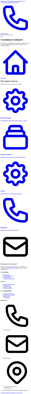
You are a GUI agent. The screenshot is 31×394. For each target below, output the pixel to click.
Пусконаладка (6, 285)
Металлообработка (8, 276)
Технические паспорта (9, 295)
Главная (2, 1)
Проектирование (7, 288)
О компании (6, 274)
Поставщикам (6, 277)
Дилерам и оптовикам (8, 278)
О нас (6, 1)
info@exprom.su (13, 266)
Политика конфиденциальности (8, 392)
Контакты (16, 2)
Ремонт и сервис (7, 286)
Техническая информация (7, 2)
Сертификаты (6, 297)
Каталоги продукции (8, 293)
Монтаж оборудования (9, 284)
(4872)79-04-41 (9, 268)
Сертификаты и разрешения (15, 1)
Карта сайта (19, 392)
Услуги (23, 1)
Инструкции (6, 296)
